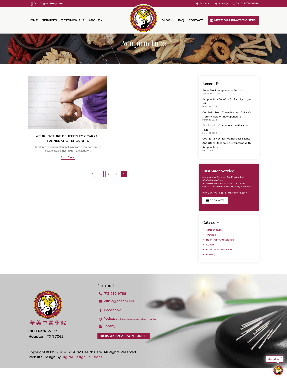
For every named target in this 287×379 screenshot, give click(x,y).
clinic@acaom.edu (119, 301)
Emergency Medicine (219, 249)
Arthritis (211, 234)
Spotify (223, 3)
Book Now (217, 200)
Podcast (205, 3)
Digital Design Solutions (81, 357)
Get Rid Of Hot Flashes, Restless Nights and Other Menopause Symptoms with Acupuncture (226, 143)
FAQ (214, 192)
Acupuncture (214, 229)
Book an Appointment (125, 336)
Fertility (210, 254)
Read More (68, 157)
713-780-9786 (250, 3)
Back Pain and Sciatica (220, 239)
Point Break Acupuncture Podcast (223, 90)
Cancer (210, 244)
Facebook (112, 310)
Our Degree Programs (48, 3)
